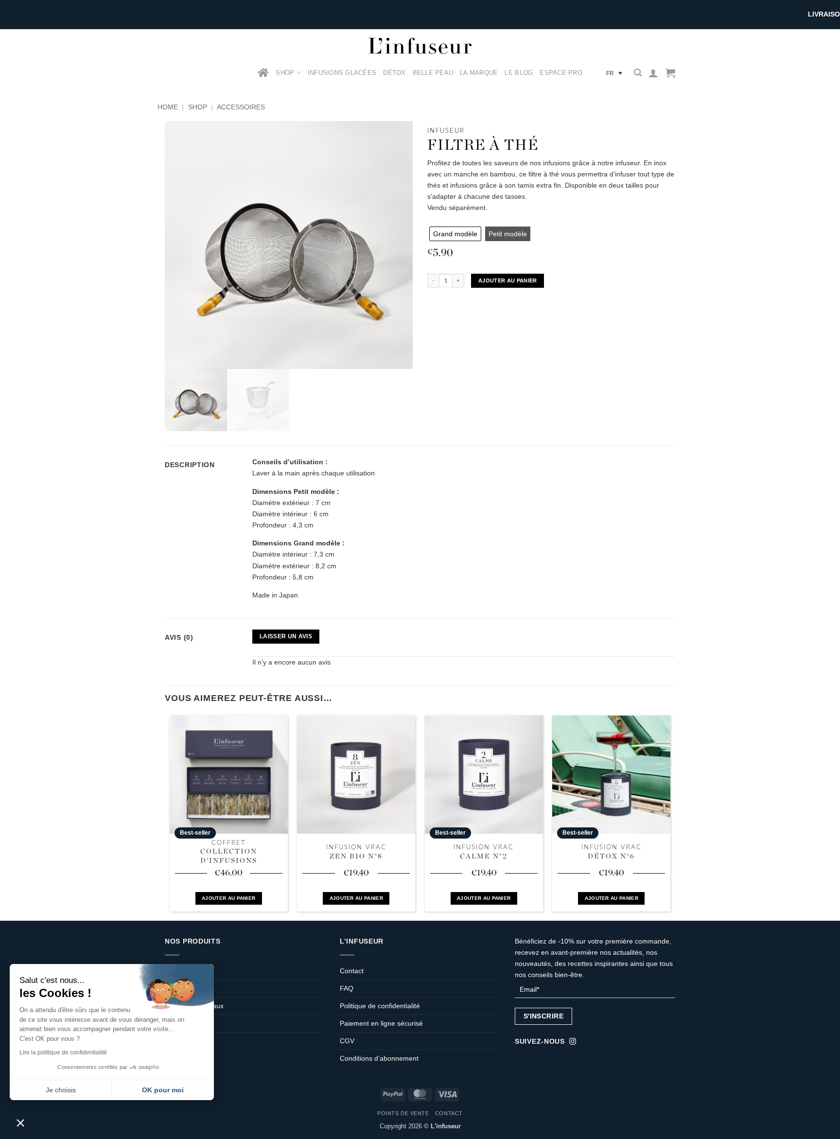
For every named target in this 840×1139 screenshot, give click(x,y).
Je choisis (61, 1090)
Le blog (519, 72)
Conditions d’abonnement (379, 1058)
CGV (347, 1041)
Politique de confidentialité (380, 1006)
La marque (479, 72)
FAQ (346, 988)
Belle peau (433, 72)
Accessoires (241, 107)
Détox (394, 72)
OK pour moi (163, 1090)
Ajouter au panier (507, 280)
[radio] (455, 234)
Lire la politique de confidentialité (63, 1052)
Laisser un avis (286, 636)
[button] (638, 72)
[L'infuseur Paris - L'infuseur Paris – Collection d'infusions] (420, 46)
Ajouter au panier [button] (228, 898)
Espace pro (561, 72)
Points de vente (403, 1113)
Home (168, 107)
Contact (352, 971)
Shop (285, 72)
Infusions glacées (342, 72)
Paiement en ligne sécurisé (381, 1023)
